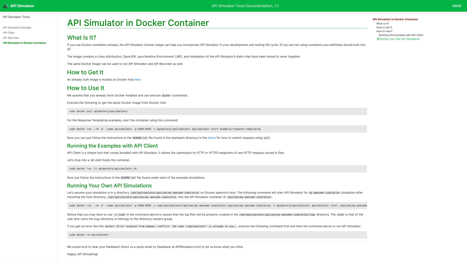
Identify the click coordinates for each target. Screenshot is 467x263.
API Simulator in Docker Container (24, 42)
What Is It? (382, 23)
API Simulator (22, 6)
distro (212, 138)
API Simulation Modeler (17, 27)
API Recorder (11, 37)
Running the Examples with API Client (401, 35)
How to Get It (384, 27)
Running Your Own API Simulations (399, 38)
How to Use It (384, 31)
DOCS (457, 6)
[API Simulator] (6, 6)
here (137, 79)
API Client (9, 32)
